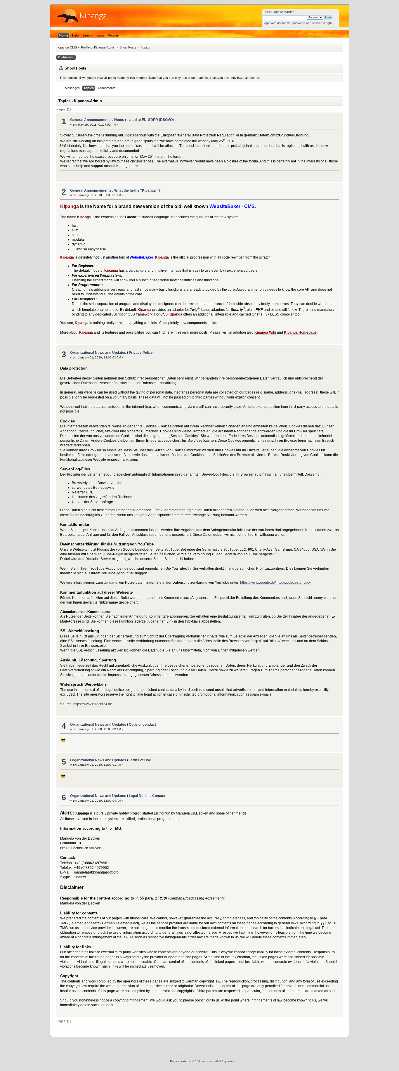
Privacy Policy (141, 353)
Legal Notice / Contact (147, 796)
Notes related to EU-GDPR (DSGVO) (144, 120)
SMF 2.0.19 (166, 1044)
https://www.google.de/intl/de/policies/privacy (275, 582)
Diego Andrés (218, 1048)
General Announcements (91, 120)
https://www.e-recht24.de (92, 704)
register (288, 11)
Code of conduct (142, 724)
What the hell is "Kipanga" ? (137, 190)
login (276, 11)
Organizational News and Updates (98, 353)
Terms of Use (140, 760)
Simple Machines (206, 1044)
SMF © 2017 (184, 1044)
